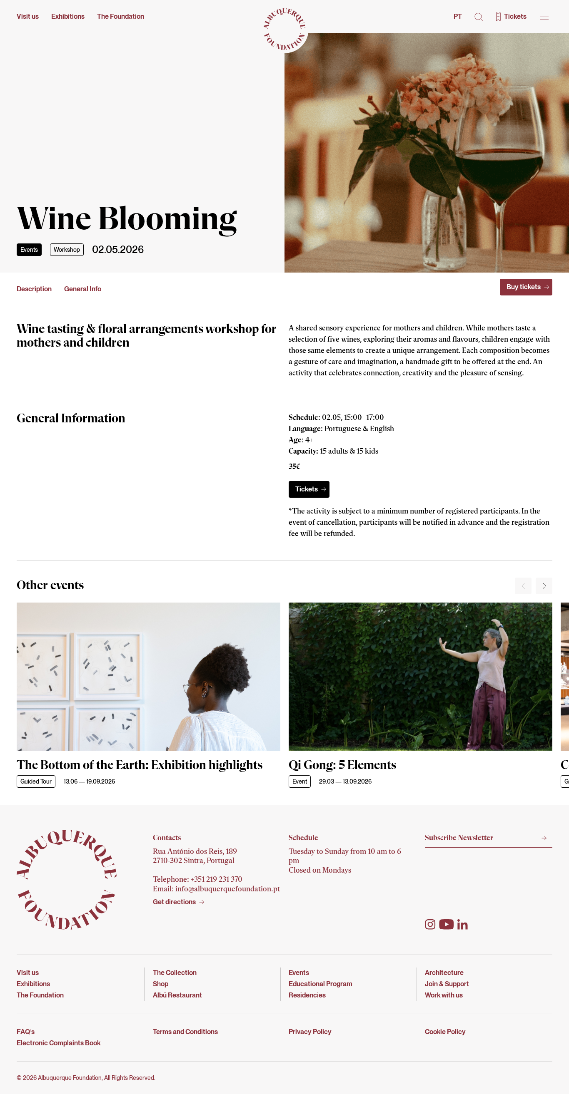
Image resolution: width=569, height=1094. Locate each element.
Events (29, 249)
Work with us (444, 995)
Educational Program (320, 984)
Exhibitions (68, 16)
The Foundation (120, 16)
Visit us (28, 16)
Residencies (307, 995)
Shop (160, 984)
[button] (478, 16)
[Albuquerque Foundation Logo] (284, 29)
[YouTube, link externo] (446, 924)
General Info (82, 289)
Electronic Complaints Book (58, 1043)
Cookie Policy (445, 1032)
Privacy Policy (310, 1032)
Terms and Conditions (185, 1032)
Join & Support (447, 984)
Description (34, 289)
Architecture (444, 973)
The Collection (175, 973)
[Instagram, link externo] (430, 924)
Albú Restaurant (177, 995)
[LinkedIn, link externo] (462, 924)
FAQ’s (26, 1032)
